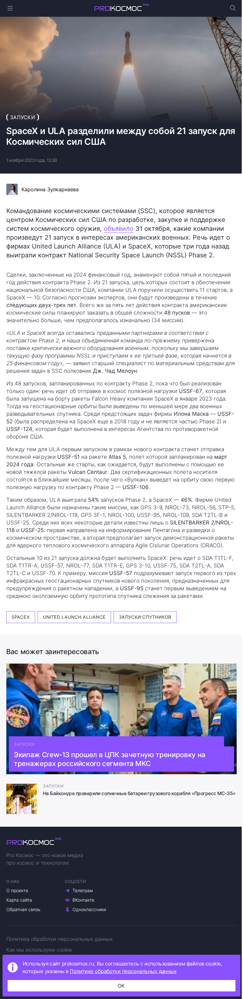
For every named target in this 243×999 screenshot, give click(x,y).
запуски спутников (145, 617)
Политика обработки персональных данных (59, 939)
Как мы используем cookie (39, 950)
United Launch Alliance (74, 617)
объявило (119, 228)
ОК (121, 986)
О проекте (17, 890)
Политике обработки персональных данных (123, 971)
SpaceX (21, 617)
